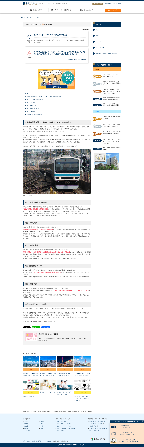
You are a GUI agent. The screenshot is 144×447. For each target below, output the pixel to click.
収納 (97, 35)
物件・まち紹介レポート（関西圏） (107, 53)
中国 (42, 426)
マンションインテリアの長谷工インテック (100, 428)
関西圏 (26, 428)
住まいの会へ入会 (113, 10)
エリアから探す (98, 3)
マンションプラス (94, 430)
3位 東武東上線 (31, 105)
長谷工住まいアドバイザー (64, 423)
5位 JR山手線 (31, 111)
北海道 (42, 421)
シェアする (46, 327)
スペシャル (31, 392)
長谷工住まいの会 (61, 421)
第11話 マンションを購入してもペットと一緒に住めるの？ (82, 399)
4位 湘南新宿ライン (33, 108)
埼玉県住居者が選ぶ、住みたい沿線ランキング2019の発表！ (44, 96)
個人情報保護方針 (36, 441)
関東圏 (26, 423)
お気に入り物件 (117, 3)
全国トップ (27, 421)
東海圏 (26, 426)
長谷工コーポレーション (95, 423)
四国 (42, 428)
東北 (42, 423)
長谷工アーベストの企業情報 (97, 421)
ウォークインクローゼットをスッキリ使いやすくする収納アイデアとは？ (112, 141)
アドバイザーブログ (102, 47)
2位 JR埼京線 (31, 102)
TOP (22, 17)
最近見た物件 (108, 3)
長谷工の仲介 (92, 426)
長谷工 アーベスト (99, 439)
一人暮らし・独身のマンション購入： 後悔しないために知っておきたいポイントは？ (112, 91)
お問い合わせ (26, 441)
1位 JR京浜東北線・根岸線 (35, 99)
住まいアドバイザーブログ (64, 426)
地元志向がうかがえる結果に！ (35, 114)
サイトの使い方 (47, 441)
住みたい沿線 (48, 24)
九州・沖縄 (27, 430)
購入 (38, 17)
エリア (37, 24)
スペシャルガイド (28, 396)
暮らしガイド (30, 17)
